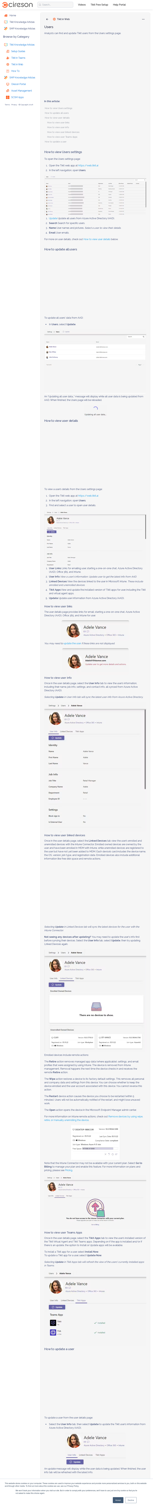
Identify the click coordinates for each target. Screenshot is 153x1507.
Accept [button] (118, 1500)
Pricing (68, 1170)
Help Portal (119, 5)
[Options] (143, 19)
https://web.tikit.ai (88, 165)
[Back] (47, 19)
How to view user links (58, 122)
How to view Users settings (58, 108)
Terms (7, 105)
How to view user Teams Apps (62, 137)
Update (53, 218)
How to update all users (57, 113)
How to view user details (57, 118)
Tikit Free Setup (99, 5)
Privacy (14, 105)
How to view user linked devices (63, 132)
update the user (72, 643)
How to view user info (58, 127)
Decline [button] (131, 1500)
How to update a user (55, 141)
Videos (82, 5)
